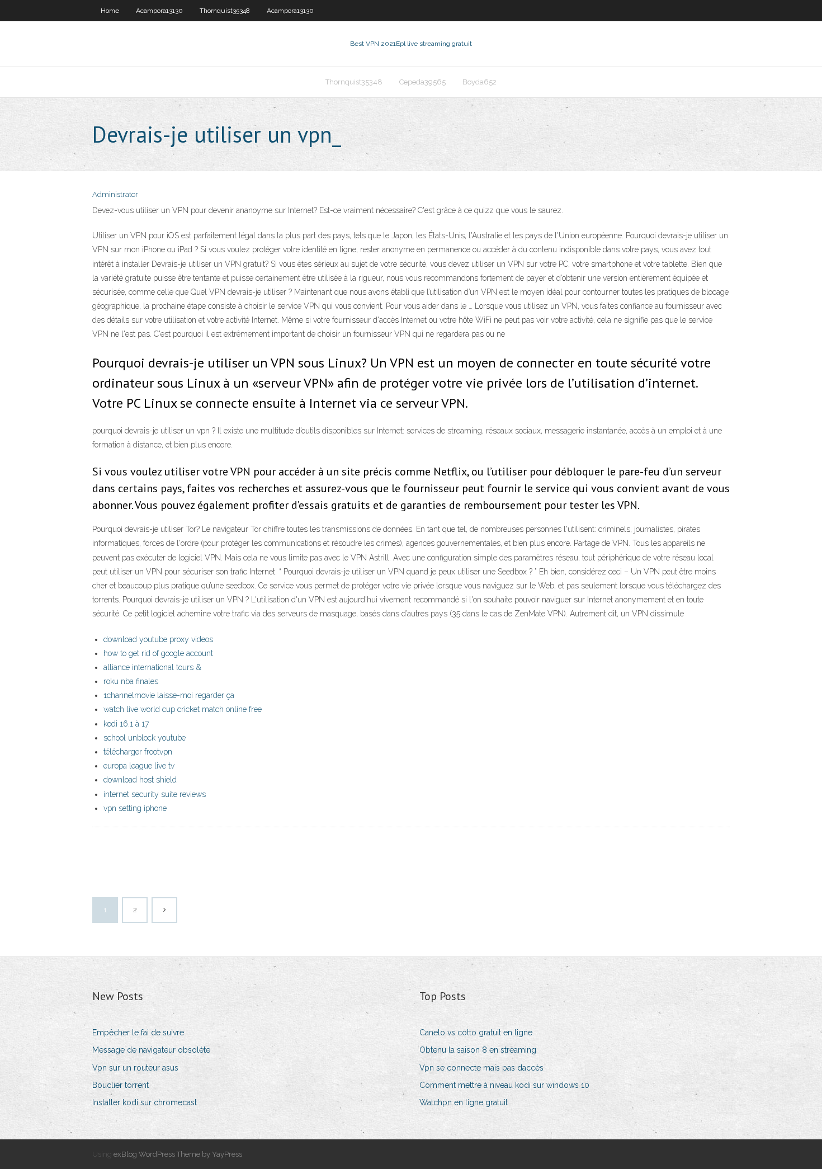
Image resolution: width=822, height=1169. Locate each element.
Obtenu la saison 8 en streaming (477, 1049)
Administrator (115, 194)
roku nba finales (130, 681)
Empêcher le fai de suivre (138, 1032)
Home (110, 11)
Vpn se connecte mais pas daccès (481, 1067)
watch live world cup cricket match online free (182, 709)
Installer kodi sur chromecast (144, 1102)
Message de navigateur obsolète (151, 1049)
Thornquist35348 (225, 11)
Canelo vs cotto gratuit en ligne (475, 1032)
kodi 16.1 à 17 (126, 723)
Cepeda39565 (422, 82)
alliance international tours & (152, 667)
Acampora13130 (159, 11)
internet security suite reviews (154, 794)
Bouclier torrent (120, 1085)
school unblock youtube (144, 737)
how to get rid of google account (158, 653)
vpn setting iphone (135, 808)
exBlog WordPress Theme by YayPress (178, 1154)
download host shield (140, 779)
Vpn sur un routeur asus (135, 1067)
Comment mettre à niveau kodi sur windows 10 (504, 1085)
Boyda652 (479, 82)
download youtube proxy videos (158, 639)
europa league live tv (138, 765)
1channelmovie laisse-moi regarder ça (168, 695)
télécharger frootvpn (137, 751)
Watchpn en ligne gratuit (463, 1102)
